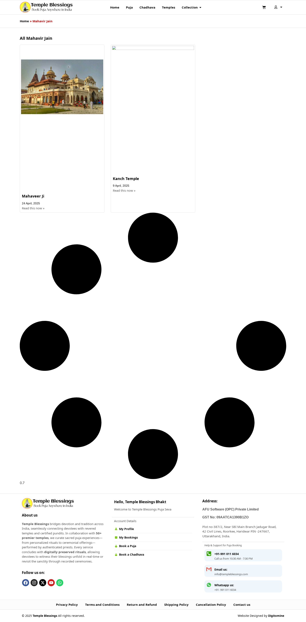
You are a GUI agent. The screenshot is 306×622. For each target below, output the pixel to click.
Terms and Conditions (102, 604)
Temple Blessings (45, 616)
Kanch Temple (126, 178)
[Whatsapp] (59, 582)
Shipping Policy (176, 604)
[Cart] (264, 7)
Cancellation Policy (211, 604)
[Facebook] (25, 582)
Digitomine (276, 616)
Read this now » (33, 208)
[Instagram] (34, 582)
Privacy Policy (67, 604)
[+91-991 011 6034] (208, 553)
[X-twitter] (42, 582)
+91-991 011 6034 (226, 554)
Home (24, 21)
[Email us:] (208, 569)
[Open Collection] (200, 7)
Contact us (241, 604)
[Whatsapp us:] (208, 584)
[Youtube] (51, 582)
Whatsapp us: (224, 585)
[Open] (281, 7)
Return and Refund (142, 604)
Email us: (220, 569)
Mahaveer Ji (33, 196)
